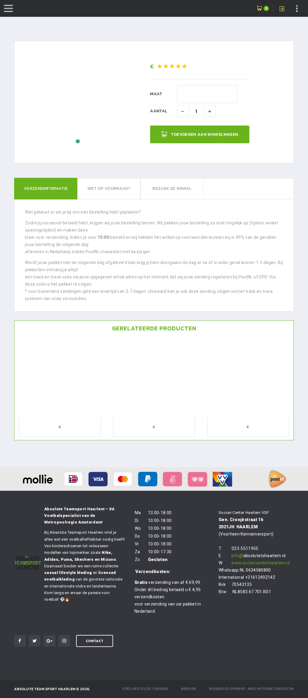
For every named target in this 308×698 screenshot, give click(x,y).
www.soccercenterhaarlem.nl (260, 562)
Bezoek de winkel (172, 188)
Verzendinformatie (46, 188)
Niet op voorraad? (109, 188)
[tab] (45, 188)
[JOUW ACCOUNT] (282, 9)
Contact (94, 641)
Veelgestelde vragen (145, 688)
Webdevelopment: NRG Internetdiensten (251, 688)
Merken (188, 688)
